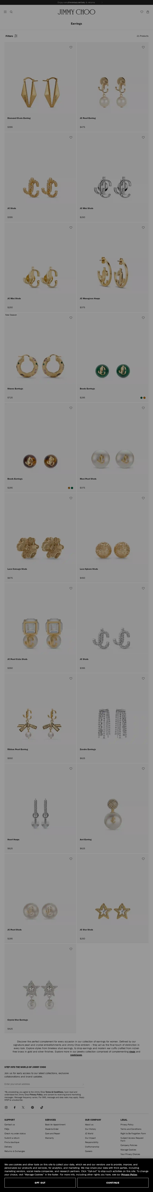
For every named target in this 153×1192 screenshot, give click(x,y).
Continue (112, 1182)
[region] (76, 1175)
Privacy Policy (129, 1174)
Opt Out (40, 1182)
